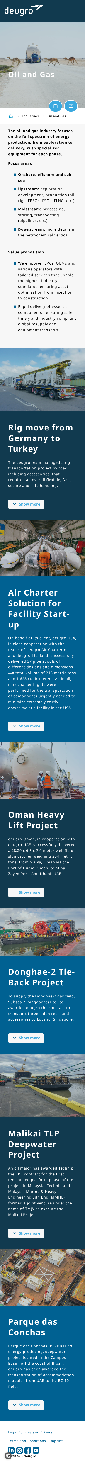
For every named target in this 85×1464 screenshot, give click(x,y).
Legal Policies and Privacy (30, 1432)
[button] (8, 1456)
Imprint (56, 1441)
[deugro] (24, 10)
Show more (29, 504)
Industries (30, 116)
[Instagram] (19, 1450)
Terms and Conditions (27, 1441)
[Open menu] (72, 11)
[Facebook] (27, 1450)
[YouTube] (36, 1450)
